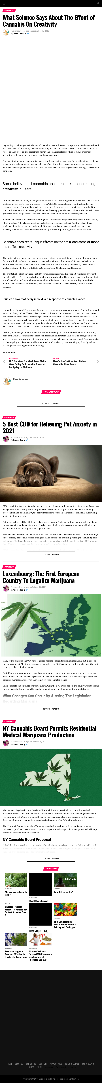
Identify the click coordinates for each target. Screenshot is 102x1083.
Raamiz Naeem (19, 34)
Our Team (43, 1063)
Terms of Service (72, 1063)
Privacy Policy (56, 1063)
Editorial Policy (35, 1067)
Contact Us (31, 1063)
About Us (19, 1063)
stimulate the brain (31, 335)
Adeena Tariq (19, 440)
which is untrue (10, 222)
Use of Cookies (88, 1063)
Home (10, 1063)
